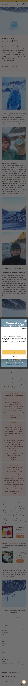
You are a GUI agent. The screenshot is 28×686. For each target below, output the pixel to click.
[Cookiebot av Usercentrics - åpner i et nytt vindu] (21, 328)
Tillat (14, 352)
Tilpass (13, 356)
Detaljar (22, 348)
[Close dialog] (25, 321)
